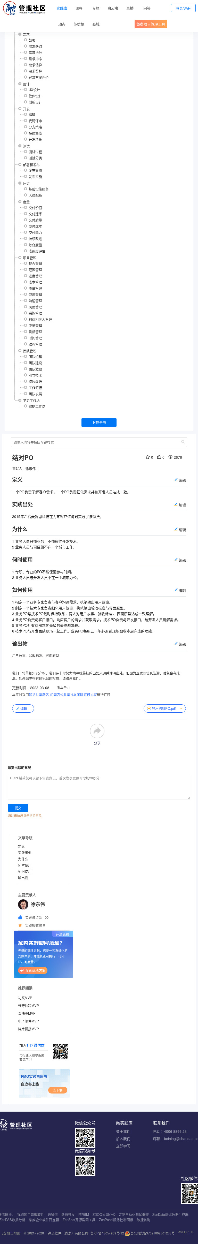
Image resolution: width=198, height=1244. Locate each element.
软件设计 (35, 95)
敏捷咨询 (143, 1219)
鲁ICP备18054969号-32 (107, 1233)
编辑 (23, 708)
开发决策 (35, 139)
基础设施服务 (39, 188)
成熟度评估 (37, 250)
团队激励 (35, 368)
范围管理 (35, 269)
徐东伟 (31, 468)
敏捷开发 (68, 1214)
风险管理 (35, 306)
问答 (147, 8)
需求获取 (35, 46)
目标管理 (35, 331)
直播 (130, 8)
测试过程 (35, 151)
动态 (61, 24)
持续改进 (35, 238)
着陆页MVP (27, 1013)
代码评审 (35, 120)
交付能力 (35, 232)
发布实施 (35, 176)
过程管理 (35, 344)
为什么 (23, 858)
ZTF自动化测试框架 (134, 1214)
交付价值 (35, 207)
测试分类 (35, 157)
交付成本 (35, 226)
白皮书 (113, 8)
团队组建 (35, 356)
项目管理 (29, 257)
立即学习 (123, 1145)
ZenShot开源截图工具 (79, 1219)
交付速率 (35, 213)
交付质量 (35, 219)
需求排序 (35, 58)
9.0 (185, 1231)
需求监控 (35, 71)
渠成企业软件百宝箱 (44, 1219)
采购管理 (35, 313)
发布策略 (35, 170)
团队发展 (35, 393)
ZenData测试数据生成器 (170, 1214)
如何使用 (24, 871)
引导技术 (35, 375)
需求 (26, 34)
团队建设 (35, 362)
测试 (26, 146)
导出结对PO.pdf (164, 708)
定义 (21, 846)
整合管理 (35, 263)
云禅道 (53, 1214)
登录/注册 (183, 8)
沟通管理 (35, 300)
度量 (26, 201)
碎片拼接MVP (28, 1028)
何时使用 (24, 865)
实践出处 (24, 852)
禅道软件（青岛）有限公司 (68, 1233)
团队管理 (29, 350)
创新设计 (35, 102)
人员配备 (35, 195)
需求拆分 (35, 52)
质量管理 (35, 288)
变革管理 (35, 325)
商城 (96, 24)
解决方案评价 (39, 77)
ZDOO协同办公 (104, 1214)
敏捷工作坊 (37, 406)
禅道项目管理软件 (30, 1214)
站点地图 (13, 1233)
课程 (78, 8)
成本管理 (35, 282)
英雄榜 (78, 24)
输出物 (23, 877)
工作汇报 (35, 387)
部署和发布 (31, 164)
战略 (32, 39)
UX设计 (34, 89)
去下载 (57, 1090)
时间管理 (35, 337)
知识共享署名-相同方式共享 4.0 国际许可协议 (63, 694)
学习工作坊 (31, 400)
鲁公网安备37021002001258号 (152, 1233)
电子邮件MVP (28, 1021)
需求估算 (35, 64)
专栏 (96, 8)
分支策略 (35, 126)
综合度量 (35, 244)
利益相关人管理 (40, 319)
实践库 (61, 8)
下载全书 (99, 422)
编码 (32, 114)
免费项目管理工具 (150, 24)
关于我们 (123, 1131)
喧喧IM (83, 1214)
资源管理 (35, 294)
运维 (26, 183)
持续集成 (35, 133)
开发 (26, 108)
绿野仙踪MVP (28, 1005)
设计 (26, 83)
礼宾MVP (25, 997)
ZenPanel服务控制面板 (116, 1219)
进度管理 (35, 275)
